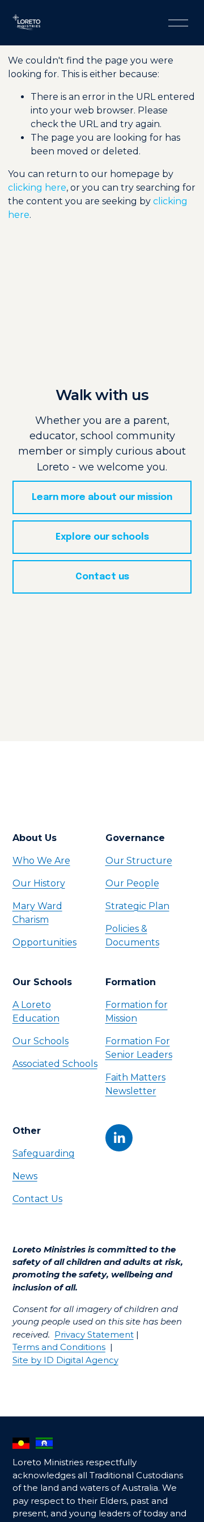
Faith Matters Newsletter (135, 1084)
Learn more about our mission (102, 497)
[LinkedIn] (119, 1137)
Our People (132, 883)
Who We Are (41, 860)
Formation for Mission (136, 1011)
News (24, 1176)
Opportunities (44, 942)
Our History (38, 883)
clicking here (37, 187)
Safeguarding (43, 1153)
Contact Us (37, 1198)
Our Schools (40, 1041)
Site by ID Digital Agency (65, 1360)
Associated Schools (54, 1063)
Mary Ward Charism (37, 913)
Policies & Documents (132, 935)
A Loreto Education (36, 1011)
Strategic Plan (137, 906)
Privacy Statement (94, 1335)
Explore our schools (102, 537)
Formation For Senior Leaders (138, 1048)
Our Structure (138, 860)
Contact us (102, 577)
